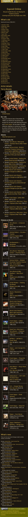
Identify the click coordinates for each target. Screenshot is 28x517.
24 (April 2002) (4, 60)
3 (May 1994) (4, 28)
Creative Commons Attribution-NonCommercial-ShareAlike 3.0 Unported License (13, 513)
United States (6, 114)
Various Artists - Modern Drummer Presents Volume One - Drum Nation (14, 149)
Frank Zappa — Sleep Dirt (17, 406)
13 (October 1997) (5, 43)
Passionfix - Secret (9, 447)
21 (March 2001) (5, 55)
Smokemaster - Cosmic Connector (13, 459)
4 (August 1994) (4, 29)
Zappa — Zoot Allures (16, 414)
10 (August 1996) (5, 38)
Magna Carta (14, 266)
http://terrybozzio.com (9, 137)
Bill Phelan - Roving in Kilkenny (12, 478)
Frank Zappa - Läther (15, 198)
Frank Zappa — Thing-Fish (17, 358)
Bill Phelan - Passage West (11, 475)
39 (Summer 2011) (5, 83)
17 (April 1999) (4, 49)
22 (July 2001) (4, 57)
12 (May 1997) (4, 41)
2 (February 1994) (5, 26)
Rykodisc (12, 323)
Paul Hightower (13, 168)
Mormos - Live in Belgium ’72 (11, 498)
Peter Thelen (23, 143)
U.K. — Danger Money (16, 386)
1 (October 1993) (5, 25)
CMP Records (14, 333)
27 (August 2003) (5, 64)
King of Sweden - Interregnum (12, 488)
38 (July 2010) (4, 81)
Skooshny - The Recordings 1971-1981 (14, 494)
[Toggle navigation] (5, 4)
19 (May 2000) (4, 52)
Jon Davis (17, 155)
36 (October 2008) (5, 78)
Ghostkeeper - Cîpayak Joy (11, 453)
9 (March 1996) (4, 37)
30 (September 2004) (6, 69)
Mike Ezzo (20, 171)
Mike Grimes (12, 164)
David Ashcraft (13, 160)
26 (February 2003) (5, 63)
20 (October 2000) (5, 54)
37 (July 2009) (4, 80)
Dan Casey (18, 203)
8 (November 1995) (5, 35)
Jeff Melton (16, 151)
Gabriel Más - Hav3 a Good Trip (12, 441)
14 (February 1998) (5, 44)
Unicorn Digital (14, 236)
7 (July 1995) (4, 34)
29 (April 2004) (4, 67)
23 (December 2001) (6, 58)
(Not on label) (14, 296)
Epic (11, 342)
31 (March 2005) (5, 70)
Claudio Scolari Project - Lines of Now (13, 481)
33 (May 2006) (4, 73)
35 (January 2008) (5, 77)
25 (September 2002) (6, 61)
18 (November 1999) (6, 51)
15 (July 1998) (4, 46)
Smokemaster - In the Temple (12, 456)
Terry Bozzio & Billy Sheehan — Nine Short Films (16, 273)
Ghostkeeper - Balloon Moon (11, 450)
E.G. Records (13, 370)
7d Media (13, 246)
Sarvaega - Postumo (9, 504)
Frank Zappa (8, 124)
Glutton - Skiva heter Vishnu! (11, 472)
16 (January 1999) (5, 47)
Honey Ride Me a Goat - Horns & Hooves (14, 444)
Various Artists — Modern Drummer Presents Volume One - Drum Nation (18, 262)
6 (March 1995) (4, 32)
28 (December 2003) (6, 66)
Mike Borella (19, 209)
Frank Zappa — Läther (16, 321)
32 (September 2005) (6, 72)
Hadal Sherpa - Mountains (11, 491)
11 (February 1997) (5, 40)
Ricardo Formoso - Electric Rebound (13, 501)
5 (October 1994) (5, 31)
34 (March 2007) (5, 75)
